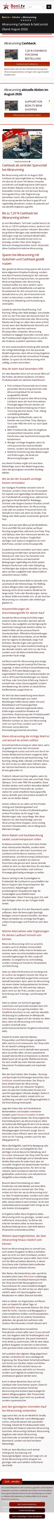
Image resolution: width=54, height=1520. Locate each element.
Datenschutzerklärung (10, 1499)
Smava (38, 1332)
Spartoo (17, 1189)
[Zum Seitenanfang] (49, 1517)
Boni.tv (6, 17)
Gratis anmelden (12, 1481)
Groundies (7, 1155)
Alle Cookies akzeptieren (27, 1504)
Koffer (14, 1310)
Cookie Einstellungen (27, 1510)
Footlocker (7, 1080)
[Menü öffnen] (48, 7)
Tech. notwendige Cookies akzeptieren (27, 1516)
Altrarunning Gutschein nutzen (27, 115)
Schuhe (16, 17)
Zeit (41, 897)
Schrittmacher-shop (12, 1009)
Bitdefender (19, 1356)
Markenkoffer (8, 1307)
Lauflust (9, 974)
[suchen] (43, 7)
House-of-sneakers (26, 1114)
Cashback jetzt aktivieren (27, 64)
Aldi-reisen (29, 1276)
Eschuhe (17, 1043)
